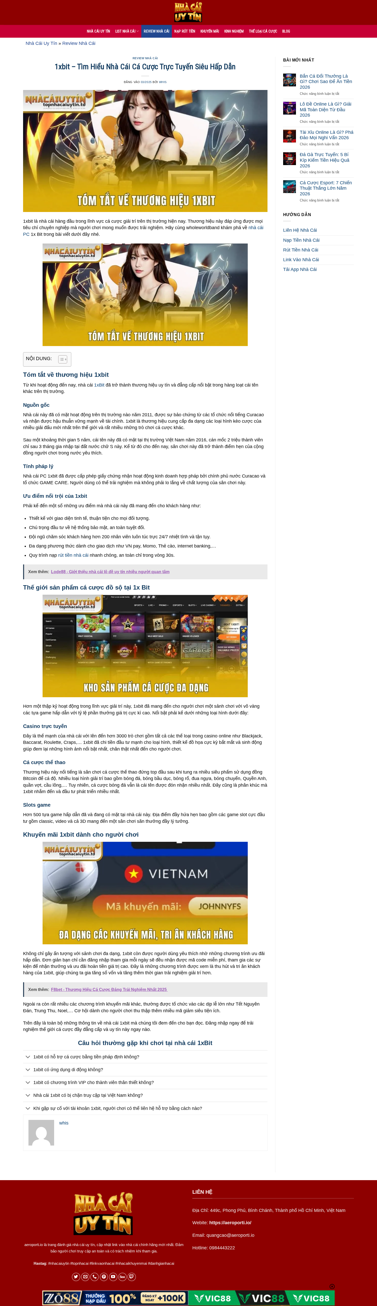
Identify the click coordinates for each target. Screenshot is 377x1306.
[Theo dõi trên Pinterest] (104, 1277)
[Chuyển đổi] (28, 1057)
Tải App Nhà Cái (300, 269)
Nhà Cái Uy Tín (41, 43)
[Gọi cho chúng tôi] (94, 1277)
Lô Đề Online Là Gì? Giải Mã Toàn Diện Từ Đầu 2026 (325, 110)
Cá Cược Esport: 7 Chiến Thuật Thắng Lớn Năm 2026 (326, 188)
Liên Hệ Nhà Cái (300, 230)
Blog (286, 31)
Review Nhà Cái (156, 31)
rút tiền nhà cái (73, 555)
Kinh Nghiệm (234, 31)
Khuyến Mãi (210, 31)
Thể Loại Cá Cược (263, 31)
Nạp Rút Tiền (184, 31)
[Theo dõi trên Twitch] (131, 1277)
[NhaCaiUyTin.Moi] (188, 12)
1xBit (99, 385)
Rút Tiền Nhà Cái (300, 249)
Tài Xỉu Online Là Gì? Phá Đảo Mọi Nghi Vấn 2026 (326, 135)
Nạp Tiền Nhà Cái (301, 240)
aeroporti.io (33, 1244)
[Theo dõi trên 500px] (122, 1277)
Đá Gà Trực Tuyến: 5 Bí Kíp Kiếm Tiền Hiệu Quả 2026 (324, 160)
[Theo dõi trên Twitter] (76, 1277)
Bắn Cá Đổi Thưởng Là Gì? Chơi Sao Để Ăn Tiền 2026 (326, 82)
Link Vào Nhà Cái (301, 259)
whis (163, 82)
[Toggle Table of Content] (60, 359)
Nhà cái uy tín (98, 31)
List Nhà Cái (125, 31)
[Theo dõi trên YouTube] (113, 1277)
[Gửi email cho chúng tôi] (85, 1277)
